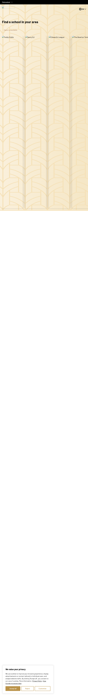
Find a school (6, 2)
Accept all (13, 689)
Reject (27, 689)
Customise (42, 689)
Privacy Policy (37, 681)
